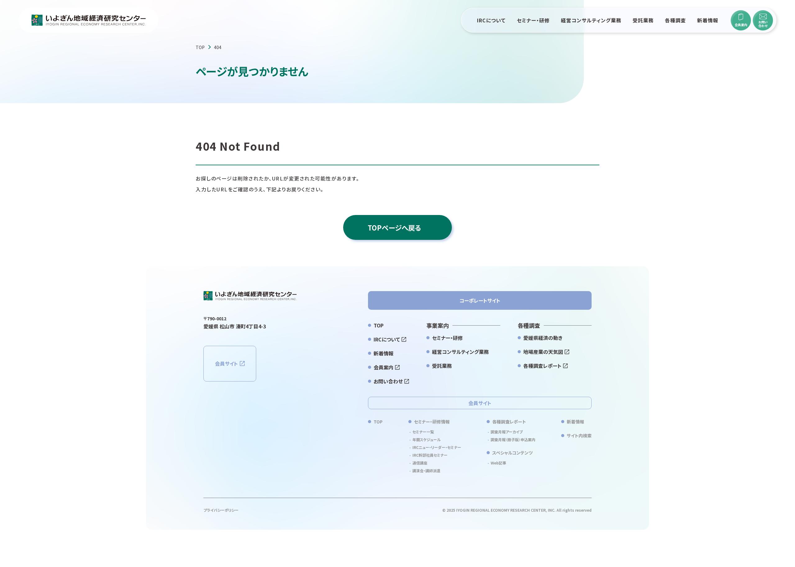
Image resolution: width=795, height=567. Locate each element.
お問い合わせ (388, 381)
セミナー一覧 (423, 431)
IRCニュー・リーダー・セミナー (436, 447)
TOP (200, 47)
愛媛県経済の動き (542, 338)
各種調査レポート (542, 366)
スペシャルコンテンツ (512, 453)
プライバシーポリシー (220, 510)
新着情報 (707, 20)
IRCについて (491, 20)
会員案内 (383, 367)
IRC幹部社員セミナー (429, 455)
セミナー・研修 (533, 20)
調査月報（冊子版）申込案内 (513, 439)
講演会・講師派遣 (426, 470)
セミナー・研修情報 (432, 421)
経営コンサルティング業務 (591, 20)
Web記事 (498, 462)
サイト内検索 (579, 435)
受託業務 (643, 20)
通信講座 (419, 462)
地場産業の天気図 (543, 352)
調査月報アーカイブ (507, 431)
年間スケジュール (426, 439)
